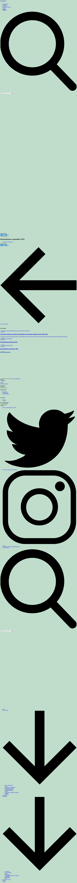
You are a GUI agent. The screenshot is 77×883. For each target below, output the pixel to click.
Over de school (5, 3)
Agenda (4, 7)
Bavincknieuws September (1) (8, 241)
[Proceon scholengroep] (16, 378)
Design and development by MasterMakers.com (11, 546)
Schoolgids (5, 4)
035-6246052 (2, 380)
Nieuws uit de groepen (7, 6)
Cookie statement (6, 547)
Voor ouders (5, 5)
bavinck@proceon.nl (4, 383)
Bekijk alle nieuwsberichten (5, 352)
